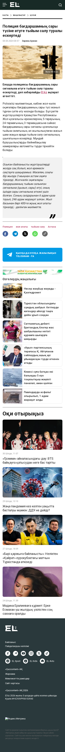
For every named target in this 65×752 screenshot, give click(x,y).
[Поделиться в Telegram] (15, 234)
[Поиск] (60, 5)
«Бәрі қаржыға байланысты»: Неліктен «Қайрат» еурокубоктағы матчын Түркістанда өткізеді (30, 558)
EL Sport (16, 661)
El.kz (44, 92)
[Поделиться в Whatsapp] (35, 234)
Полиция (8, 226)
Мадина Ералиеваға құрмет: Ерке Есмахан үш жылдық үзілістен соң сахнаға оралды (28, 610)
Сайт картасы (12, 683)
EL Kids (33, 661)
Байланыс (10, 642)
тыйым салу (38, 226)
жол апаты (22, 226)
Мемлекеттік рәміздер (17, 678)
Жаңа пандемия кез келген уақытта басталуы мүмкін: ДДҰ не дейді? (28, 508)
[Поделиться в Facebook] (5, 234)
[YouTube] (23, 653)
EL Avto (50, 661)
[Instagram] (31, 653)
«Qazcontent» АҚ (14, 669)
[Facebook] (7, 653)
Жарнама (10, 674)
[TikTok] (46, 653)
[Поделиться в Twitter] (25, 234)
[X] (38, 653)
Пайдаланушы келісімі (17, 646)
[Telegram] (15, 653)
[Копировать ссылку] (45, 234)
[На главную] (15, 5)
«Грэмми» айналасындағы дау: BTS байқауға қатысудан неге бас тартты (29, 460)
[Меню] (5, 5)
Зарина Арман (29, 41)
